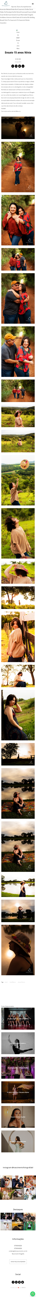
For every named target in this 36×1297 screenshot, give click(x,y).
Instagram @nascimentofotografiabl (18, 1167)
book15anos (13, 982)
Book (16, 9)
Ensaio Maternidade (22, 15)
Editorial (18, 12)
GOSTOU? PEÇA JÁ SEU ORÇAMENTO (18, 1261)
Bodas (13, 9)
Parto (6, 20)
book (6, 982)
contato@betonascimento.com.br (18, 1251)
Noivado (2, 20)
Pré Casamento (21, 20)
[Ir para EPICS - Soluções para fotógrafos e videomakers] (18, 1287)
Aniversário (3, 9)
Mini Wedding (31, 17)
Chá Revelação (8, 12)
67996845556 (18, 1246)
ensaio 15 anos (21, 982)
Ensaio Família (3, 15)
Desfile (14, 12)
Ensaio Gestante (12, 15)
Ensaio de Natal (32, 12)
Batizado (8, 9)
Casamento (21, 9)
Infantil (14, 17)
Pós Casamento (12, 20)
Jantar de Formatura (21, 17)
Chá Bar (27, 9)
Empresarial (24, 12)
